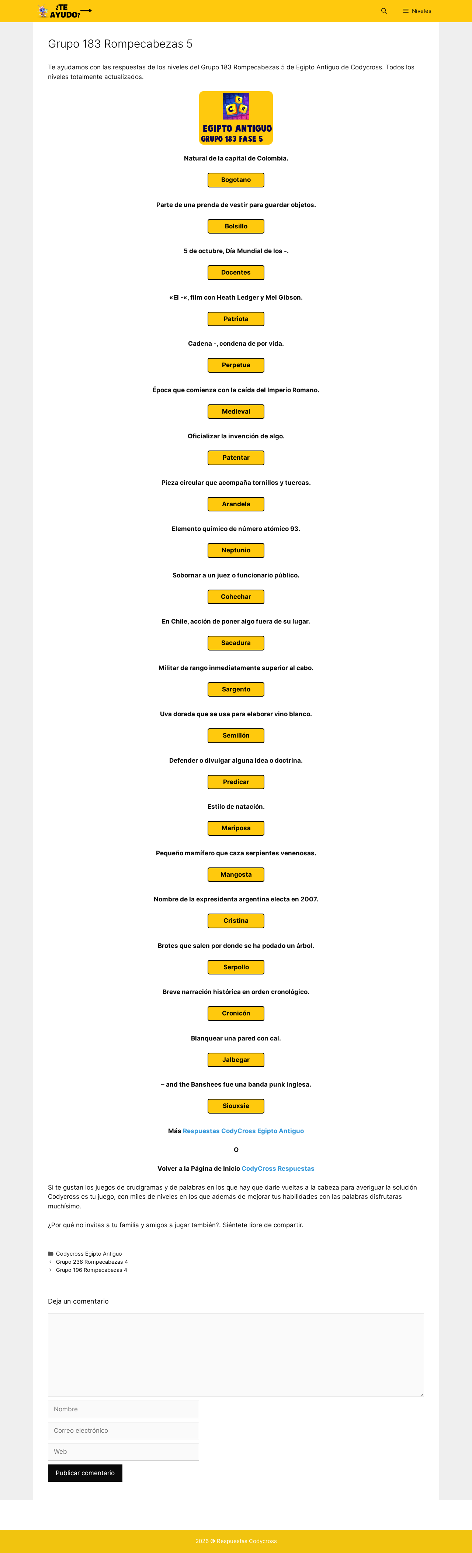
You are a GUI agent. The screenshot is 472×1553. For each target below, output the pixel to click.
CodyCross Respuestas (278, 1168)
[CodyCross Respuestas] (64, 11)
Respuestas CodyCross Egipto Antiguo (243, 1131)
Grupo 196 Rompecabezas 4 (91, 1270)
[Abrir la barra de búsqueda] (384, 11)
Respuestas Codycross (247, 1541)
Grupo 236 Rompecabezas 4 (92, 1262)
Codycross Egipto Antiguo (89, 1253)
